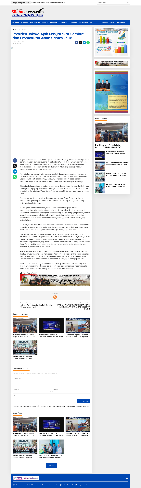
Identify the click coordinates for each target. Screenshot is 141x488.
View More (51, 465)
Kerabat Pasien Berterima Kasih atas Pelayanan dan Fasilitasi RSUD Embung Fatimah (50, 456)
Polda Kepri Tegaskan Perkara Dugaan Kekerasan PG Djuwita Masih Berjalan (77, 336)
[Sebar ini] (76, 42)
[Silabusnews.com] (27, 12)
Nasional (19, 43)
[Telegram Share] (84, 42)
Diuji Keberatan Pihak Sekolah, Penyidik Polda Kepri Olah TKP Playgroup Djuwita (24, 336)
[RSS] (55, 297)
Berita (14, 43)
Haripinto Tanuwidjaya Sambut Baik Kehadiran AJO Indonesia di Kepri (36, 305)
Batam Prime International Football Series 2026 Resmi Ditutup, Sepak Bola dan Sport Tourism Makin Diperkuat (24, 358)
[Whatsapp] (88, 42)
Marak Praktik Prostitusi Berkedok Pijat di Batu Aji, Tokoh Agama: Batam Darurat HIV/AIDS (51, 336)
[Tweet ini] (80, 42)
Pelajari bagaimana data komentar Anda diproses (71, 406)
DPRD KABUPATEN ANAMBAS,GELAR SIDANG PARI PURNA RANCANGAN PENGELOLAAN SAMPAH (73, 306)
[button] (128, 3)
